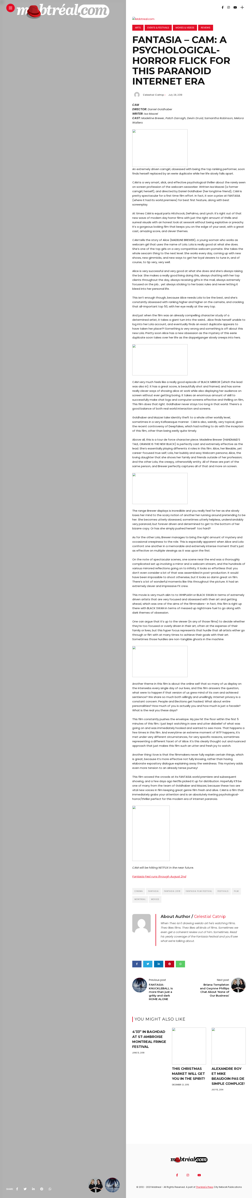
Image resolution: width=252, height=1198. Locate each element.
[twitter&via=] (25, 1189)
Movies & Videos (185, 27)
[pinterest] (41, 1189)
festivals (223, 891)
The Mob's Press (204, 1187)
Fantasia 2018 (172, 891)
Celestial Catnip (153, 94)
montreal (140, 899)
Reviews (205, 27)
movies (155, 899)
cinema (138, 891)
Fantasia (153, 891)
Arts (138, 27)
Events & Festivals (158, 27)
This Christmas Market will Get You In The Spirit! (188, 1074)
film (236, 891)
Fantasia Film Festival (199, 891)
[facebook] (17, 1189)
